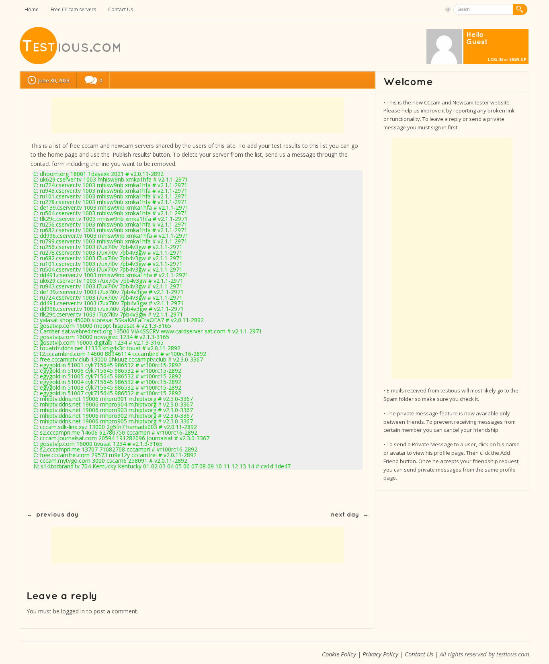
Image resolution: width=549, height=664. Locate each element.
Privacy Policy (380, 654)
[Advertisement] (197, 115)
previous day (57, 515)
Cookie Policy (339, 654)
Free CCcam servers (73, 9)
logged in (73, 611)
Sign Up (517, 59)
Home (32, 9)
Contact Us (120, 9)
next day (345, 515)
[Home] (71, 62)
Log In (495, 59)
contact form (48, 164)
